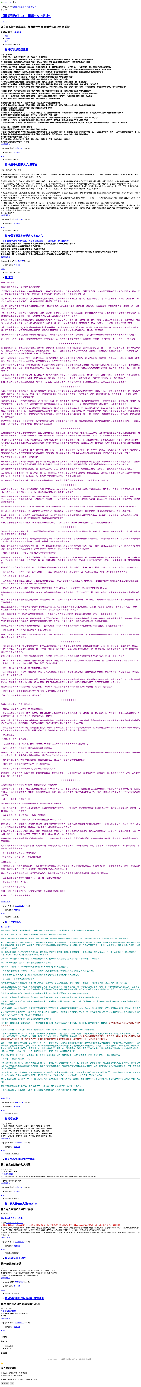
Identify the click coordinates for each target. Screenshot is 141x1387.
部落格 (7, 38)
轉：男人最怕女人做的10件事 (21, 1203)
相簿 (6, 36)
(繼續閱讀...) (5, 144)
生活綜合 (17, 32)
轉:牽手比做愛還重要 (16, 49)
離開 (12, 1384)
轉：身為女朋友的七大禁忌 (20, 1159)
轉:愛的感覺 (11, 1118)
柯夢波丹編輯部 (7, 1174)
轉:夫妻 (9, 277)
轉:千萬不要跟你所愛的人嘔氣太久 (24, 235)
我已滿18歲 (5, 1384)
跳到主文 (4, 22)
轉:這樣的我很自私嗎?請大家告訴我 (24, 1298)
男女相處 (17, 152)
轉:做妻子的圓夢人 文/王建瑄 (21, 164)
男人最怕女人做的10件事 (12, 1218)
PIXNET (55, 1359)
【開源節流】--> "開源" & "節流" (26, 16)
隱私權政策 (82, 1359)
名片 (6, 41)
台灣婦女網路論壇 (8, 1311)
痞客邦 (17, 148)
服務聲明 (90, 1359)
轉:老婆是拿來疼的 (15, 1258)
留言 (22, 148)
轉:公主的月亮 (13, 922)
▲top (3, 156)
